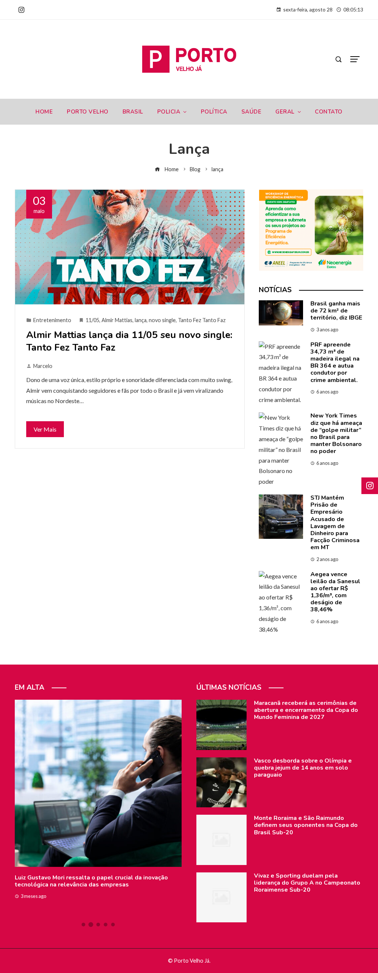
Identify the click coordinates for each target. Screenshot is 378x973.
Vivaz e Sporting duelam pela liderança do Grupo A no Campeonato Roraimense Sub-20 (307, 883)
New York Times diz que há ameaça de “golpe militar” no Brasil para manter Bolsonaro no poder (336, 433)
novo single (162, 320)
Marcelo (42, 366)
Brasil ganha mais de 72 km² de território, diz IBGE (336, 311)
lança (141, 320)
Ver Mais (45, 429)
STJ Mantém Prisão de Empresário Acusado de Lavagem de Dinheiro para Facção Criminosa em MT (335, 522)
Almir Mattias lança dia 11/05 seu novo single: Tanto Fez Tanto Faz (129, 341)
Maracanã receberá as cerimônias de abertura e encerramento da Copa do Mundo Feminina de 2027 (306, 710)
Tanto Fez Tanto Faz (202, 320)
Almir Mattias (117, 320)
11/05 (92, 320)
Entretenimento (52, 320)
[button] (83, 924)
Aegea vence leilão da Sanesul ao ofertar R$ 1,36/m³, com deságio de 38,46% (335, 592)
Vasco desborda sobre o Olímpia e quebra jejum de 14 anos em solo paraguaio (303, 768)
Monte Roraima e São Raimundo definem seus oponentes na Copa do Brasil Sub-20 (306, 825)
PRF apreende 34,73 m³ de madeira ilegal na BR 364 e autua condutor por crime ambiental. (335, 362)
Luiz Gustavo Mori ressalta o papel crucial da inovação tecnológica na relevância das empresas (91, 881)
